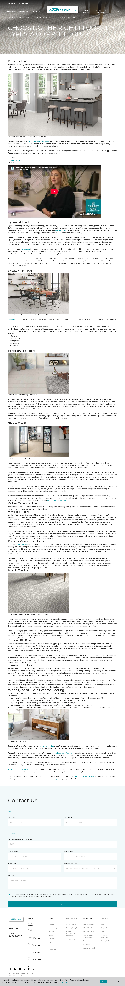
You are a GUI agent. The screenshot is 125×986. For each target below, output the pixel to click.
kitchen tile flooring (46, 746)
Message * (11, 875)
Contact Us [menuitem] (105, 931)
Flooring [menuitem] (51, 924)
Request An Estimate (101, 12)
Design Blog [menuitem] (70, 939)
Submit (62, 904)
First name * (12, 817)
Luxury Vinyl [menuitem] (53, 928)
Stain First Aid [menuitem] (88, 928)
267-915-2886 (23, 3)
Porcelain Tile (16, 160)
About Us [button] (36, 12)
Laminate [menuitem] (52, 939)
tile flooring (25, 249)
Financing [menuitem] (52, 949)
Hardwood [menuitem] (52, 931)
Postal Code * (12, 863)
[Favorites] (114, 12)
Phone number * (13, 851)
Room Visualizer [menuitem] (71, 924)
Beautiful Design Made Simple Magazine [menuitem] (72, 934)
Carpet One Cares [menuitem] (107, 928)
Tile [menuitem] (50, 942)
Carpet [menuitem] (51, 935)
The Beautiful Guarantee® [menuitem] (88, 936)
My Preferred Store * (71, 863)
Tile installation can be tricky (19, 769)
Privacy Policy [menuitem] (106, 941)
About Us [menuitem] (104, 924)
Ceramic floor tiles (15, 320)
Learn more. (62, 982)
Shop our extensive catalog (46, 779)
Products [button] (11, 12)
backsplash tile (34, 141)
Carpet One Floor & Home (84, 776)
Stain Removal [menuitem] (88, 924)
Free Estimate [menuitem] (54, 946)
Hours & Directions (86, 12)
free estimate (72, 772)
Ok (103, 981)
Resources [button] (23, 12)
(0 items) (118, 11)
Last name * (68, 817)
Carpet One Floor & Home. (23, 973)
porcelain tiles (60, 230)
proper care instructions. (56, 500)
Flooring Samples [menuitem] (72, 928)
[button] (111, 12)
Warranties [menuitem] (87, 941)
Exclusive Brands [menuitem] (89, 948)
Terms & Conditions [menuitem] (104, 936)
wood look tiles (22, 544)
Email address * (69, 851)
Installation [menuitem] (87, 944)
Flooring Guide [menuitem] (88, 931)
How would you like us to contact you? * (21, 839)
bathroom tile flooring (63, 753)
